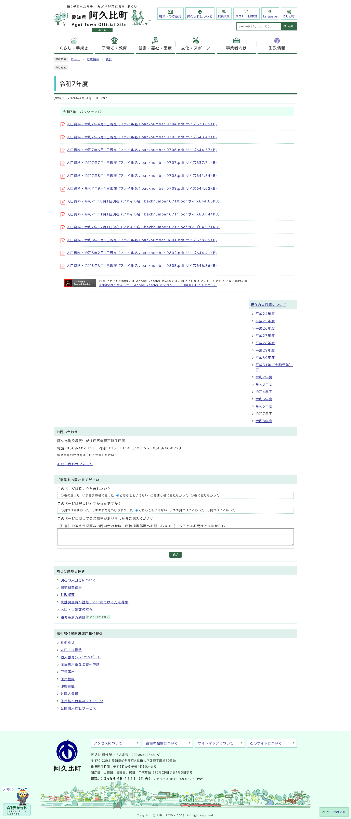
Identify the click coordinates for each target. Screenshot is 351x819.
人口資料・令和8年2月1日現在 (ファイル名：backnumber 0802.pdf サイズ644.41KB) (142, 252)
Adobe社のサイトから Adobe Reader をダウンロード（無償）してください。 (158, 285)
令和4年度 (264, 391)
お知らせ (68, 642)
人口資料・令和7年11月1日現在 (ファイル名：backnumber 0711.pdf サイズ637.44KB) (143, 214)
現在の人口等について (268, 304)
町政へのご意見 (170, 16)
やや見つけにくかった (189, 510)
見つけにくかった (222, 510)
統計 (109, 59)
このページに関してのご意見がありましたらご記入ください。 (107, 518)
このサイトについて (266, 743)
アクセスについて (108, 743)
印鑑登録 (68, 686)
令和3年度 (264, 384)
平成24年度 (265, 313)
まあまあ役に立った (100, 495)
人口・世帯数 (71, 649)
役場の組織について (162, 743)
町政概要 (68, 594)
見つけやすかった (77, 510)
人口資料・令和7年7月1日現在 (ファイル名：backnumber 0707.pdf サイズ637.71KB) (142, 162)
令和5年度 (264, 399)
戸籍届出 (68, 671)
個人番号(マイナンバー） (81, 657)
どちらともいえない (134, 495)
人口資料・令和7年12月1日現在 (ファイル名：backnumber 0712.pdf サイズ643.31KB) (143, 227)
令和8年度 (264, 421)
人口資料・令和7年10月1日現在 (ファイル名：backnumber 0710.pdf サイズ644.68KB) (143, 201)
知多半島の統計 (85, 617)
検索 (290, 26)
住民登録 (68, 679)
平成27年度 (265, 335)
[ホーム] (102, 24)
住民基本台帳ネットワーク (82, 701)
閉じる (10, 789)
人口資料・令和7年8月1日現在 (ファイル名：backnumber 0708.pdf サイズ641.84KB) (142, 175)
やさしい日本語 (246, 16)
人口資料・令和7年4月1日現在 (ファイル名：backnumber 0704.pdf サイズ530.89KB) (142, 124)
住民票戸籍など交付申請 (80, 664)
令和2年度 (264, 377)
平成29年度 (265, 350)
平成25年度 (265, 321)
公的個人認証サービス (78, 708)
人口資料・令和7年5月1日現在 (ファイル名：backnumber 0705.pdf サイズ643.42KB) (142, 137)
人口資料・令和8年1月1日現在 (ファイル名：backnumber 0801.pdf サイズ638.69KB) (142, 240)
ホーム (75, 59)
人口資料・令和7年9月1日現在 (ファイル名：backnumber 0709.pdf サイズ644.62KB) (142, 188)
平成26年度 (265, 328)
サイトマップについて (216, 743)
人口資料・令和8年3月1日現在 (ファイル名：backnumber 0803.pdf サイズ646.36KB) (142, 265)
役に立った (72, 495)
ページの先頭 (336, 812)
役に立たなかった (207, 495)
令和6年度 (264, 406)
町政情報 (93, 59)
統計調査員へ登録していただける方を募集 (94, 602)
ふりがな (289, 16)
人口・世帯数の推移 (77, 609)
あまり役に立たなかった (171, 495)
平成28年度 (265, 343)
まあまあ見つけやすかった (114, 510)
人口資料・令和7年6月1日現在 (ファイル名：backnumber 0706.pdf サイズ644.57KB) (142, 149)
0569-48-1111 (81, 448)
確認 (175, 554)
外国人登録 (69, 693)
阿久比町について (200, 16)
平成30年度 (265, 357)
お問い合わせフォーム (75, 464)
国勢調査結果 (71, 587)
